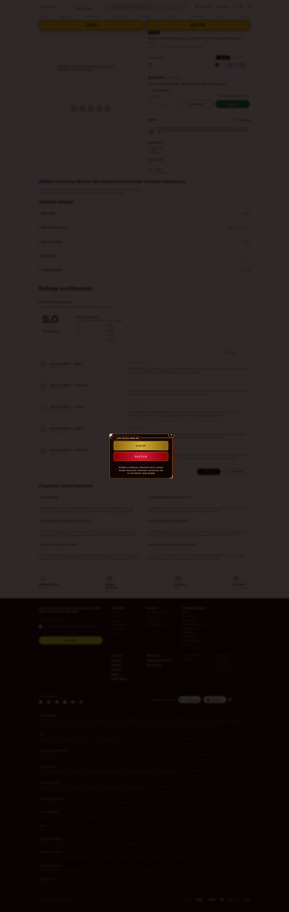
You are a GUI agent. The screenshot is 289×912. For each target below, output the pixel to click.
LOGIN (141, 446)
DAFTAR (141, 456)
